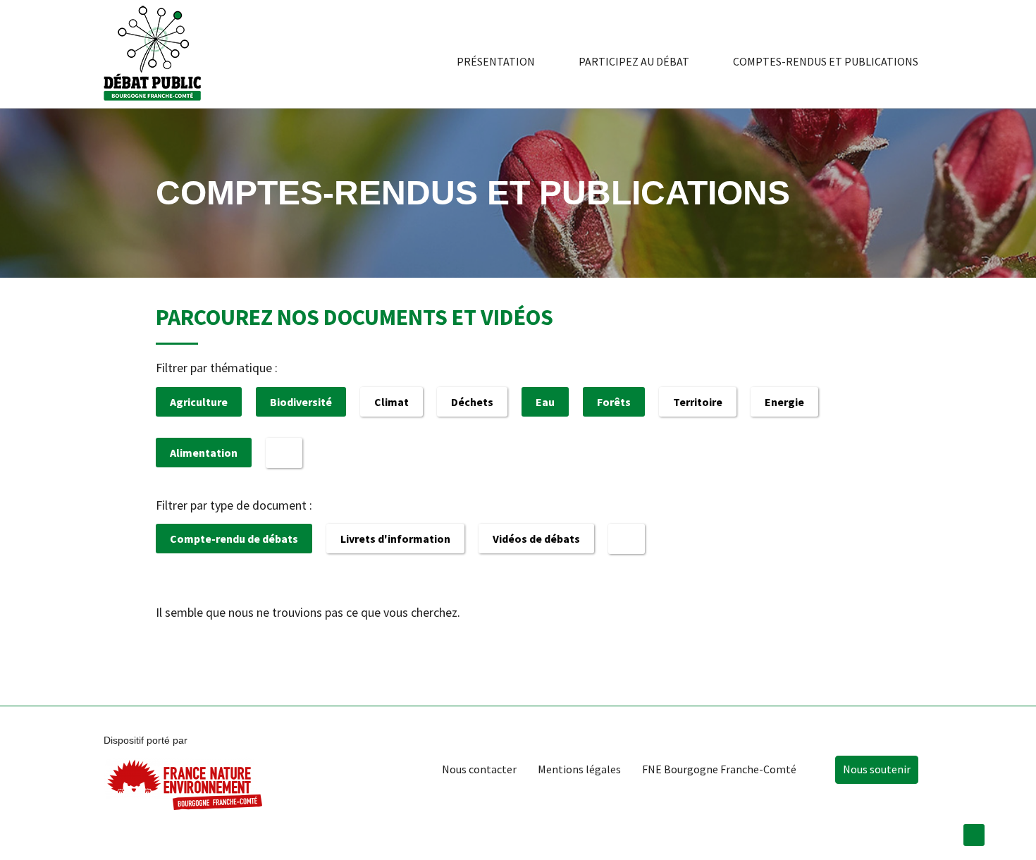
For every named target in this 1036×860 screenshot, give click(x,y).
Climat (391, 402)
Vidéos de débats (536, 539)
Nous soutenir (877, 769)
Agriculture (199, 402)
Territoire (697, 402)
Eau (545, 402)
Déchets (472, 402)
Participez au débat (634, 61)
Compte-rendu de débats (234, 539)
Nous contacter (479, 769)
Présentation (496, 61)
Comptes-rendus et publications (825, 61)
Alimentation (204, 453)
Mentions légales (579, 769)
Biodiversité (301, 402)
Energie (784, 402)
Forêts (614, 402)
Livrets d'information (395, 539)
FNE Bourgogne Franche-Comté (719, 769)
